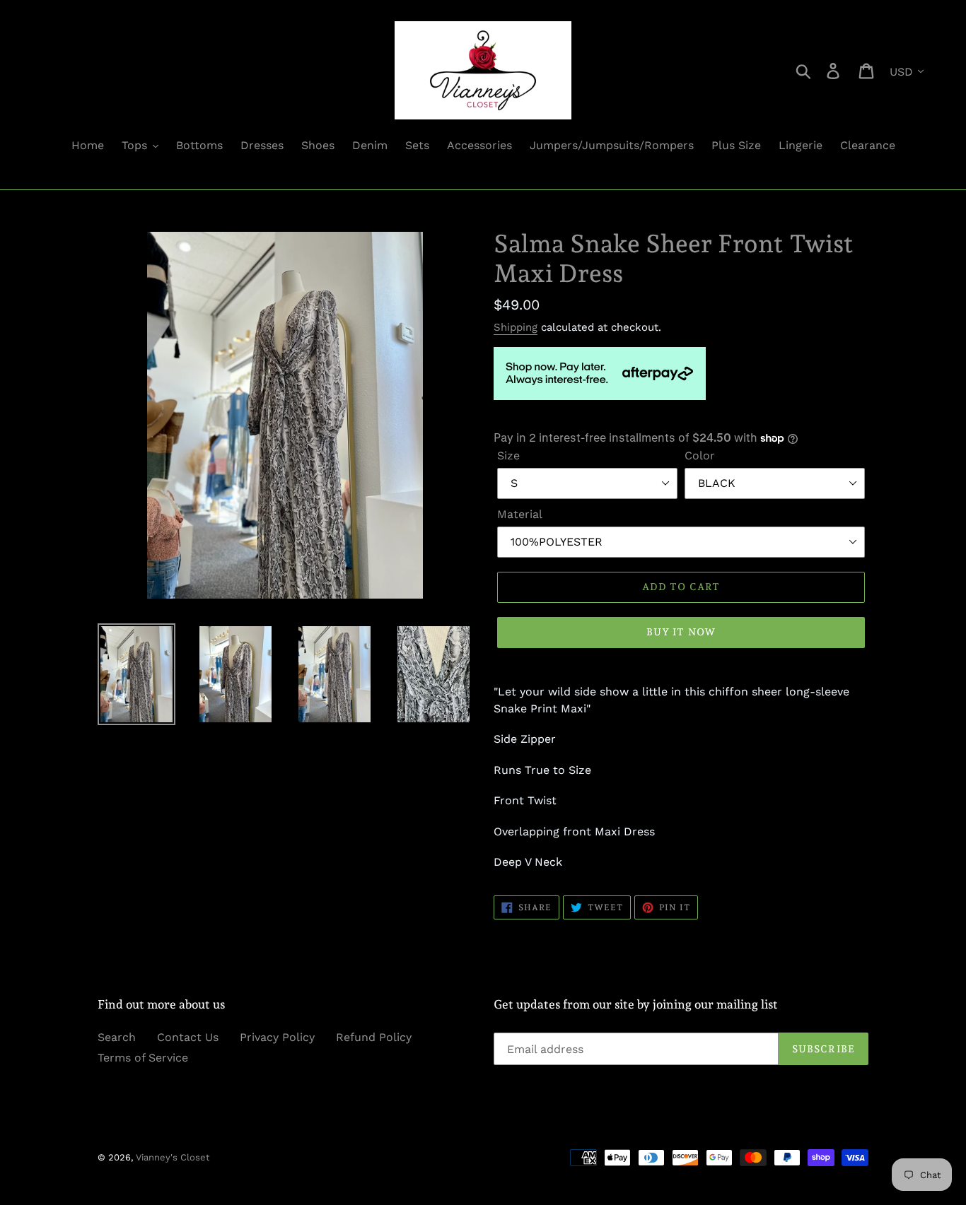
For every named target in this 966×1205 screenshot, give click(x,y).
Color (700, 455)
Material (519, 514)
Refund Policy (374, 1037)
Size (508, 455)
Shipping (515, 327)
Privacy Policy (277, 1037)
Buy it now (681, 631)
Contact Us (188, 1037)
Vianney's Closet (172, 1157)
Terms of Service (143, 1057)
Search (117, 1037)
